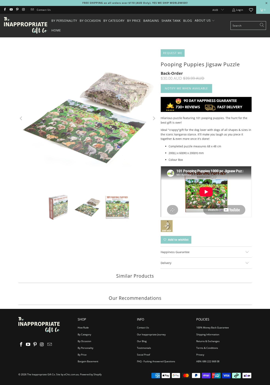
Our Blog (142, 341)
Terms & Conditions (207, 348)
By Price (82, 354)
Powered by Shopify (91, 374)
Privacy (200, 354)
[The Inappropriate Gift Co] (25, 25)
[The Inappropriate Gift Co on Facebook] (4, 9)
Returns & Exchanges (208, 341)
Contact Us (44, 9)
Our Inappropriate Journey (151, 334)
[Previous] (21, 118)
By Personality (85, 348)
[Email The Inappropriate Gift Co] (32, 9)
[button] (205, 21)
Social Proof (143, 354)
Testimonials (144, 348)
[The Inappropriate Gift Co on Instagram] (23, 9)
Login (239, 9)
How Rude (83, 327)
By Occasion (84, 341)
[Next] (154, 118)
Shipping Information (207, 334)
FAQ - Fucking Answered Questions (156, 361)
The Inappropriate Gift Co (41, 374)
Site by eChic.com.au (67, 374)
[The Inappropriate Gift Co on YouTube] (10, 9)
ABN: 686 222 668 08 (207, 361)
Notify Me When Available (186, 88)
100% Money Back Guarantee (212, 327)
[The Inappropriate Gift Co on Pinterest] (17, 9)
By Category (84, 334)
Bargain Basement (88, 361)
